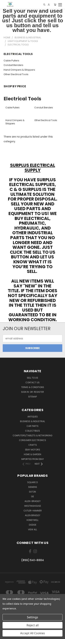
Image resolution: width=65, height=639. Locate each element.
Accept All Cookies (32, 633)
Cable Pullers (11, 60)
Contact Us (32, 382)
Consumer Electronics (32, 440)
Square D (32, 482)
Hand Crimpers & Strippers (19, 70)
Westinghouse (32, 505)
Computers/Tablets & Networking (32, 435)
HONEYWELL (32, 520)
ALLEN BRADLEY (32, 515)
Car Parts (32, 426)
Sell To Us (32, 377)
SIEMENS (32, 487)
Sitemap (32, 396)
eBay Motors (32, 449)
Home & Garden (32, 454)
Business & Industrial (32, 421)
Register (39, 391)
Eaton (32, 491)
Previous (6, 635)
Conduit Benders (13, 65)
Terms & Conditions (32, 387)
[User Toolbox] (48, 5)
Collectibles (32, 430)
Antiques (32, 416)
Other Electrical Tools (16, 74)
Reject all (33, 625)
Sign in (25, 391)
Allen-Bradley (33, 501)
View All (32, 529)
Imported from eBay (32, 459)
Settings (32, 617)
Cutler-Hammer (32, 510)
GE (32, 496)
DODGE (32, 524)
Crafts (32, 444)
